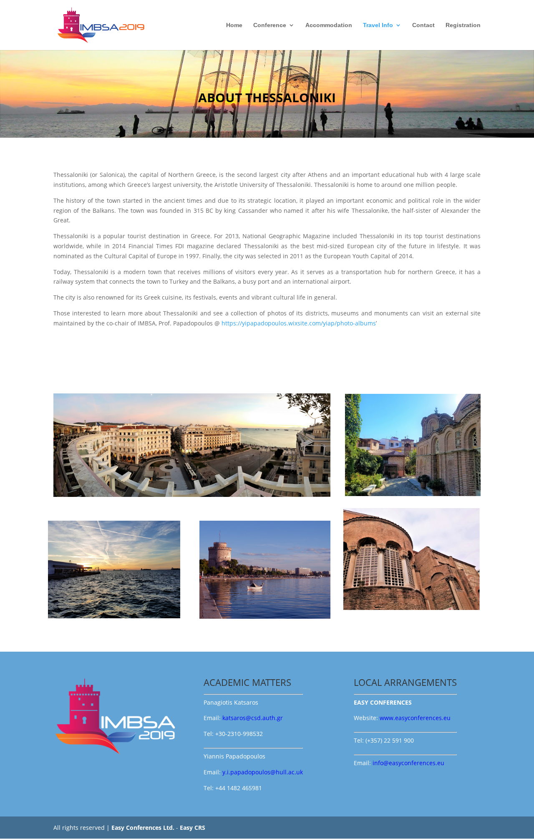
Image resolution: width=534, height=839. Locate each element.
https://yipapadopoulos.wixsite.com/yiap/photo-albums (299, 323)
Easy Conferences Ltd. (142, 827)
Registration (463, 25)
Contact (423, 25)
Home (234, 25)
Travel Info (378, 25)
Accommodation (328, 25)
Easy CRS (192, 827)
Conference (269, 25)
